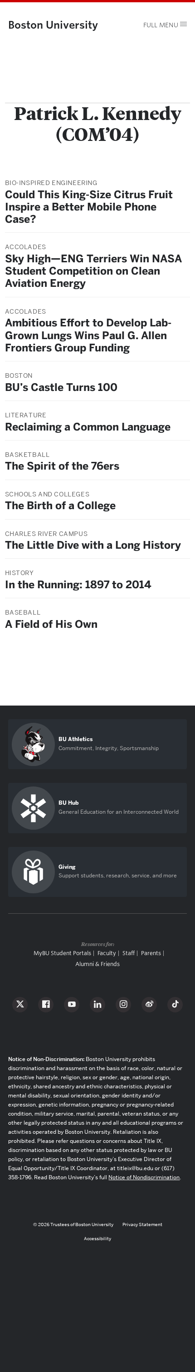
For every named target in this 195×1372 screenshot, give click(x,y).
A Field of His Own (51, 624)
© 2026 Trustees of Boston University (73, 1224)
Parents (151, 953)
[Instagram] (123, 1004)
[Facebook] (46, 1004)
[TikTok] (175, 1004)
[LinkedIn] (97, 1004)
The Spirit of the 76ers (62, 466)
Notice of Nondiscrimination (144, 1177)
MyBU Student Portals (62, 953)
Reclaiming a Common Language (88, 427)
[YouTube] (71, 1004)
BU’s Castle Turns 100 (61, 387)
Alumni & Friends (97, 964)
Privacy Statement (142, 1224)
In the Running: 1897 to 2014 (78, 584)
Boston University (53, 25)
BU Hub (68, 802)
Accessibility (97, 1239)
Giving (66, 867)
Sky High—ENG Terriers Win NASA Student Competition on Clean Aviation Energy (93, 271)
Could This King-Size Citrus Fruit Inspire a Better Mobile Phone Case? (89, 207)
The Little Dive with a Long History (93, 545)
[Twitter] (20, 1004)
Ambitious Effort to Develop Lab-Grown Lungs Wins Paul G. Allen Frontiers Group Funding (88, 335)
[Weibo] (149, 1004)
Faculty (107, 953)
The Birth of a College (60, 505)
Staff (128, 953)
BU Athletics (75, 739)
